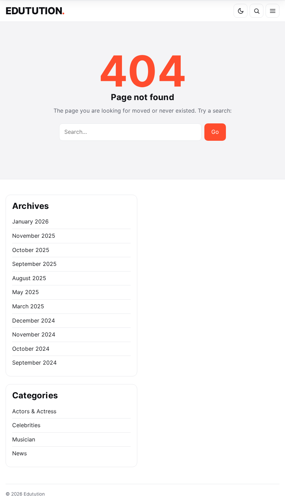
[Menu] (272, 11)
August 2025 (29, 278)
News (19, 453)
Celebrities (26, 425)
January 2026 (30, 221)
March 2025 (28, 306)
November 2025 (33, 235)
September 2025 (34, 263)
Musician (23, 439)
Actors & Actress (34, 411)
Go (215, 131)
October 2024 (30, 348)
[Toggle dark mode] (240, 11)
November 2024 (33, 334)
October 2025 (30, 249)
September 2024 (34, 362)
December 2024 (33, 320)
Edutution (35, 11)
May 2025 (25, 291)
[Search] (256, 11)
